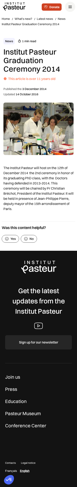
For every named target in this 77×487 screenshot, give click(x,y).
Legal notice (28, 462)
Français (11, 471)
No (32, 239)
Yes (13, 239)
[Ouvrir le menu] (70, 7)
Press (11, 389)
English (25, 471)
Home (6, 19)
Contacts (10, 462)
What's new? (23, 19)
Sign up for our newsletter (38, 342)
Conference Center (25, 426)
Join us (12, 377)
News (61, 19)
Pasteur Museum (23, 413)
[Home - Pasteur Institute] (14, 6)
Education (16, 401)
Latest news (45, 19)
